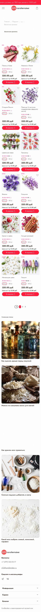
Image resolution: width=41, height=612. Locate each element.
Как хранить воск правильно (13, 450)
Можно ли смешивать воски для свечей (17, 405)
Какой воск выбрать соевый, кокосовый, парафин (17, 540)
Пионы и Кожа (7, 65)
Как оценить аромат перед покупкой (16, 361)
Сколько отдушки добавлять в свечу (16, 495)
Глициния (24, 194)
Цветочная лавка (7, 153)
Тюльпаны (24, 153)
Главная (7, 21)
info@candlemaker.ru (9, 568)
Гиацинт (23, 277)
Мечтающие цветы (8, 277)
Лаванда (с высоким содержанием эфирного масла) (29, 109)
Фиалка (4, 194)
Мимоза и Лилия (27, 65)
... (22, 21)
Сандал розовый (27, 236)
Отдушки (15, 21)
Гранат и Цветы (7, 236)
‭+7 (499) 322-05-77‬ (8, 562)
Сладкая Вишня (7, 107)
